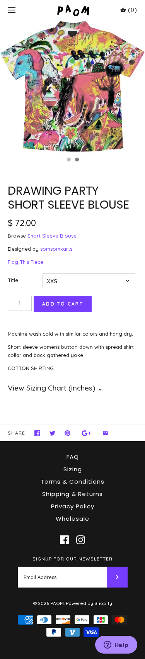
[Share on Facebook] (37, 433)
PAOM (57, 603)
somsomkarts (56, 249)
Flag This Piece (25, 262)
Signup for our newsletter (72, 559)
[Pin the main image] (67, 433)
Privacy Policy (72, 506)
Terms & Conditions (72, 481)
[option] (72, 87)
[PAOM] (72, 10)
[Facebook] (64, 539)
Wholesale (72, 519)
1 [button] (68, 160)
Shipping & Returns (72, 494)
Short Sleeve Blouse (52, 236)
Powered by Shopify (89, 603)
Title (13, 280)
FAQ (73, 457)
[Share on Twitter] (52, 433)
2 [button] (76, 160)
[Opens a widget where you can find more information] (116, 645)
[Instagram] (80, 539)
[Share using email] (105, 433)
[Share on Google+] (86, 433)
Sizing (72, 469)
